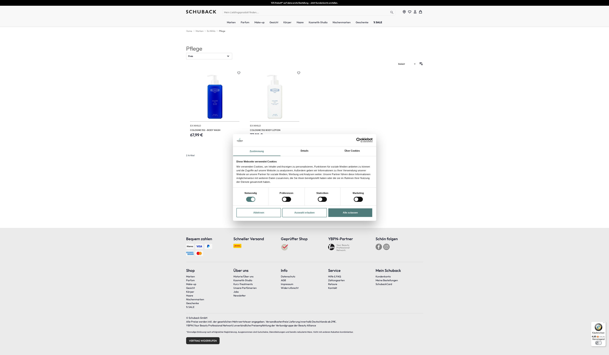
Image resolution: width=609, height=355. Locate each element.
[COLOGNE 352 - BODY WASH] (214, 105)
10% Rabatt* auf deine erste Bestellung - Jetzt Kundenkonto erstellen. (304, 2)
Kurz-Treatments (243, 284)
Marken (190, 276)
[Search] (391, 12)
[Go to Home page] (201, 12)
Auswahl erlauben (304, 212)
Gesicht (190, 287)
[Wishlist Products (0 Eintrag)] (409, 11)
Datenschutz (288, 276)
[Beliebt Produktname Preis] (407, 64)
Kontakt (332, 287)
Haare (189, 295)
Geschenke (192, 303)
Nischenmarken (195, 299)
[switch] (286, 199)
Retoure (332, 284)
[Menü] (604, 323)
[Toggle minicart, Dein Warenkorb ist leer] (420, 11)
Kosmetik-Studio (242, 280)
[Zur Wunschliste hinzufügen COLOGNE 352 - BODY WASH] (239, 73)
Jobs (236, 291)
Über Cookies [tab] (352, 150)
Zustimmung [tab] (257, 151)
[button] (209, 56)
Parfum (190, 280)
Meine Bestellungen (387, 280)
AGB (283, 280)
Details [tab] (304, 150)
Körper (190, 291)
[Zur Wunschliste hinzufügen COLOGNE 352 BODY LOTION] (299, 73)
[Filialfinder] (404, 11)
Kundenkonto (383, 276)
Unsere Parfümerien (245, 287)
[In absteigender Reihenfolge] (421, 64)
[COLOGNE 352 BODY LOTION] (274, 105)
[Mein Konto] (415, 11)
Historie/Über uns (243, 276)
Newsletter (239, 295)
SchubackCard (384, 284)
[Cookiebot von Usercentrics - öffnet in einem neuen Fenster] (359, 140)
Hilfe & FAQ (334, 276)
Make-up (191, 284)
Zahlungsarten (336, 280)
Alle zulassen (350, 212)
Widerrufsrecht (290, 287)
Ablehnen (258, 212)
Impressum (287, 284)
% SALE (190, 307)
